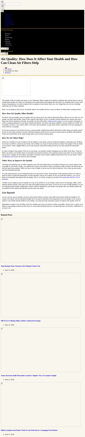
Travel (7, 35)
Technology (8, 37)
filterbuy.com (9, 156)
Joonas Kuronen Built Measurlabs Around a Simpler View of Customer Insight (28, 375)
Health (7, 39)
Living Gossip (7, 30)
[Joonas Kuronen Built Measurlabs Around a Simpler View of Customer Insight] (40, 371)
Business (7, 33)
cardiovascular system (54, 121)
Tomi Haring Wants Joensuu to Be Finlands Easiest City (20, 266)
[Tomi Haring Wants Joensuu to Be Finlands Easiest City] (40, 262)
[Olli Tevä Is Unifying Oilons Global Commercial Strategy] (40, 317)
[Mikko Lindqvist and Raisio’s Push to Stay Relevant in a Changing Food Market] (40, 426)
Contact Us (8, 45)
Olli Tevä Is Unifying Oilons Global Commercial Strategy (21, 321)
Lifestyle (7, 41)
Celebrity (8, 43)
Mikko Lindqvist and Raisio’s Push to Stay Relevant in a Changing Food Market (29, 430)
